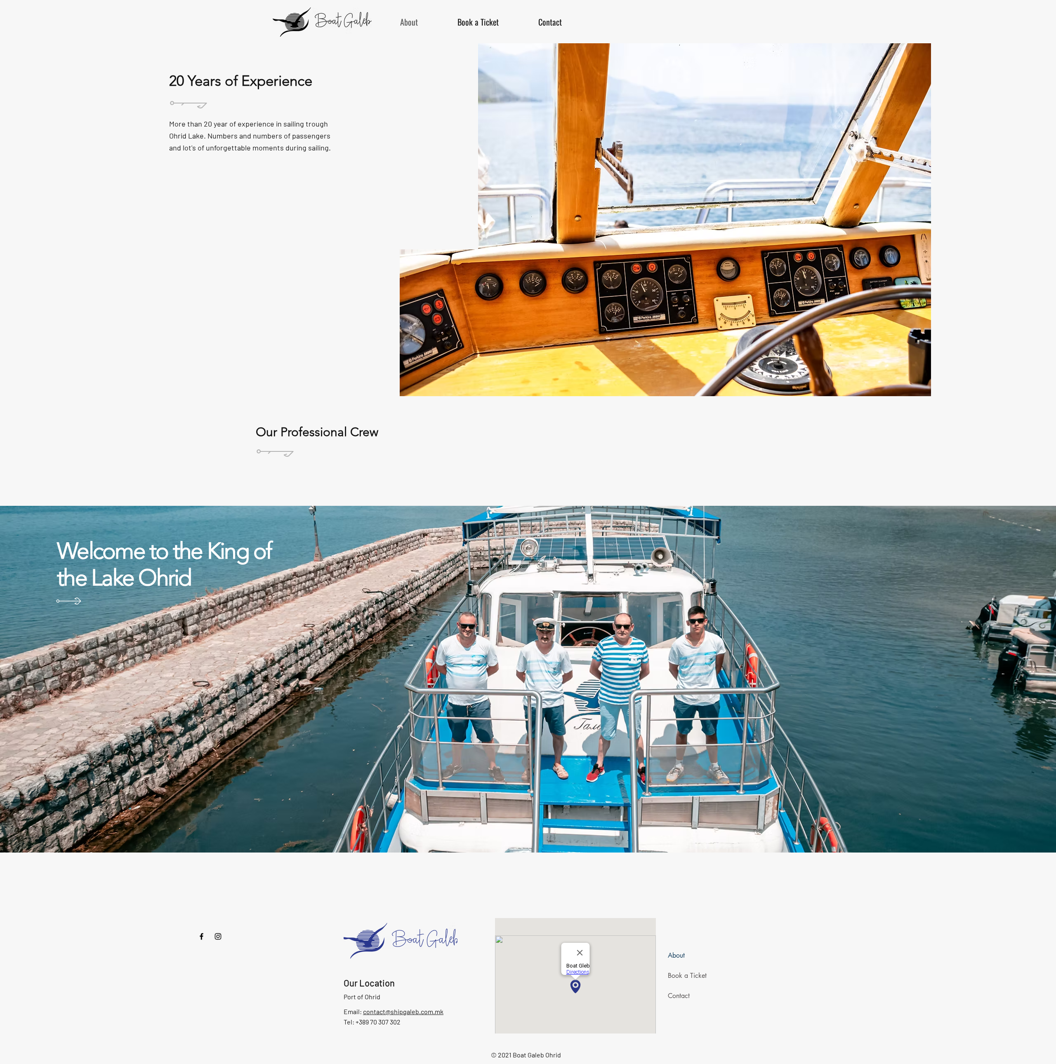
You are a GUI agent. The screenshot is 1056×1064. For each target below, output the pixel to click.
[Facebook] (201, 936)
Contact (679, 995)
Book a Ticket (687, 975)
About (676, 955)
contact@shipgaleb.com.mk (403, 1011)
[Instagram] (218, 936)
